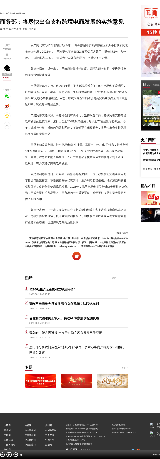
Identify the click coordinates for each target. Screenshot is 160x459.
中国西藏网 (30, 444)
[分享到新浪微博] (7, 106)
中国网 (7, 434)
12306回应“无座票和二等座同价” (52, 289)
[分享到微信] (7, 96)
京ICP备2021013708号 (74, 436)
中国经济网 (30, 434)
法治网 (48, 444)
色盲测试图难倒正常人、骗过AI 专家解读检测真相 (64, 318)
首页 (2, 13)
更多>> (124, 367)
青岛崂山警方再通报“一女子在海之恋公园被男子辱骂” (66, 333)
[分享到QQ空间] (7, 115)
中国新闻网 (50, 430)
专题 (28, 367)
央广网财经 (10, 13)
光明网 (48, 425)
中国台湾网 (30, 439)
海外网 (7, 449)
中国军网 (49, 439)
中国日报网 (9, 444)
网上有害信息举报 (118, 425)
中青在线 (49, 434)
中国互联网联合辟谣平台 (121, 428)
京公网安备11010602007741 (94, 436)
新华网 (7, 430)
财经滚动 (21, 13)
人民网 (7, 425)
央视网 (28, 425)
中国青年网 (30, 430)
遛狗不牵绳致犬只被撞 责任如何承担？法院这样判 (64, 304)
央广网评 (148, 139)
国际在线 (8, 439)
